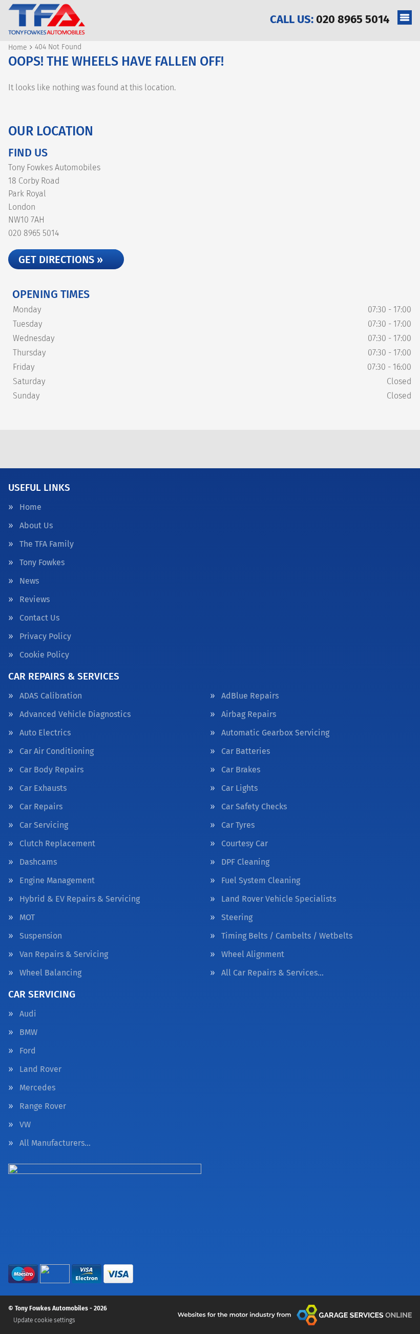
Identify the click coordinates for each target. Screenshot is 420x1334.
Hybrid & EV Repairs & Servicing (79, 899)
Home (30, 507)
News (29, 581)
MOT (27, 917)
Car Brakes (240, 770)
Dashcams (38, 862)
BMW (28, 1032)
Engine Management (57, 881)
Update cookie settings (44, 1320)
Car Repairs (40, 807)
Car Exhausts (43, 788)
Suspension (40, 936)
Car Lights (239, 788)
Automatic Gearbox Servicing (275, 733)
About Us (36, 526)
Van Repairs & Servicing (63, 954)
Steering (237, 917)
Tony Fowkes (42, 563)
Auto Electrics (45, 733)
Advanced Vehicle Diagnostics (75, 714)
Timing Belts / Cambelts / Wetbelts (286, 936)
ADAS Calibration (50, 696)
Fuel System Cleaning (260, 881)
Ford (27, 1051)
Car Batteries (245, 751)
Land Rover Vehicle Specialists (278, 899)
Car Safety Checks (254, 807)
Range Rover (42, 1106)
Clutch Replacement (57, 844)
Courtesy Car (244, 844)
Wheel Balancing (50, 973)
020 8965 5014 (329, 19)
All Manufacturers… (55, 1143)
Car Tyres (238, 825)
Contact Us (39, 618)
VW (25, 1125)
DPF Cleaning (245, 862)
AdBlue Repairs (250, 696)
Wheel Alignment (252, 954)
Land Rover (40, 1069)
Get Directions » (60, 259)
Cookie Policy (44, 655)
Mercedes (37, 1088)
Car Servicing (43, 825)
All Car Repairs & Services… (272, 973)
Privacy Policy (45, 636)
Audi (27, 1014)
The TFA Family (46, 544)
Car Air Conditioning (56, 751)
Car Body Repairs (51, 770)
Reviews (34, 599)
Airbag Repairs (248, 714)
